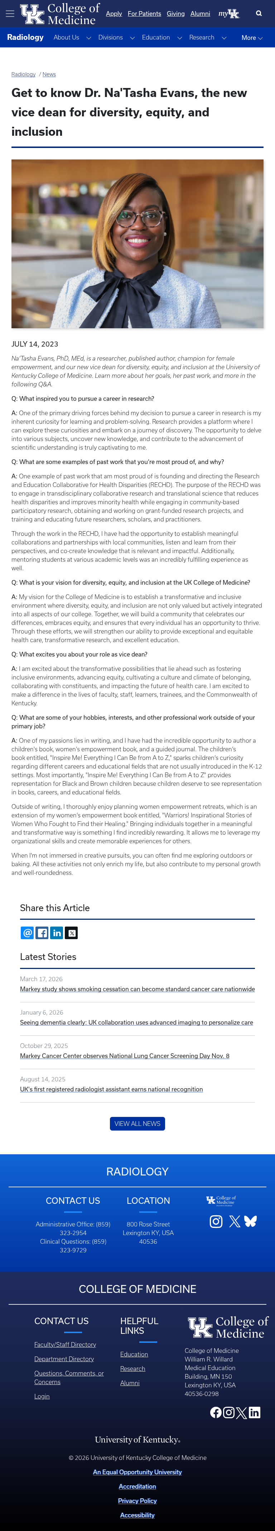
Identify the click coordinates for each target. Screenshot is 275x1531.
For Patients (144, 13)
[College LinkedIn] (254, 1414)
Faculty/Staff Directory (65, 1344)
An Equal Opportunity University (137, 1472)
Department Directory (64, 1359)
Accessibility (137, 1515)
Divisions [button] (110, 37)
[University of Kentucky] (137, 1440)
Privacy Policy (137, 1500)
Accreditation (137, 1486)
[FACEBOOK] (41, 933)
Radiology (23, 74)
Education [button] (156, 37)
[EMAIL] (27, 933)
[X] (71, 933)
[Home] (60, 13)
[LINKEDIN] (56, 933)
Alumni (200, 13)
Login (42, 1396)
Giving (176, 13)
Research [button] (201, 37)
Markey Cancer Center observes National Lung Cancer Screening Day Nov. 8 (125, 1055)
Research (132, 1368)
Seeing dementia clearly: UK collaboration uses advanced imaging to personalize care (136, 1022)
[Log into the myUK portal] (229, 13)
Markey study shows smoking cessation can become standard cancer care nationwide (137, 988)
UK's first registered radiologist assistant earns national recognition (111, 1089)
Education (134, 1354)
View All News (137, 1124)
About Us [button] (66, 37)
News (49, 74)
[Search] (260, 14)
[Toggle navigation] (10, 13)
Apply (114, 13)
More (249, 37)
